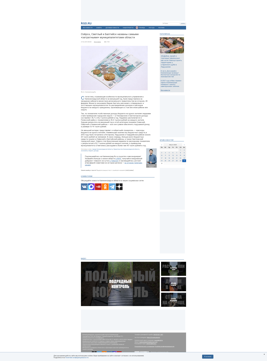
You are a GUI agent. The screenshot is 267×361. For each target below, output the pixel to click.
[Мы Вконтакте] (84, 186)
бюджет (90, 150)
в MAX (118, 159)
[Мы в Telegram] (112, 186)
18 (165, 158)
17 (161, 158)
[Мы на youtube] (98, 186)
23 (184, 158)
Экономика (97, 42)
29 (180, 160)
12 (169, 155)
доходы (96, 150)
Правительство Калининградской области (126, 149)
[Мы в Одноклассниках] (105, 186)
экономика (84, 150)
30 (184, 160)
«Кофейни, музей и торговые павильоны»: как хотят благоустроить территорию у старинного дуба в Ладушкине (171, 61)
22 (180, 158)
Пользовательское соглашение (144, 346)
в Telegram (114, 161)
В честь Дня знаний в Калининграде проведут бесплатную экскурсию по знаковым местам (170, 74)
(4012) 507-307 (158, 334)
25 (165, 160)
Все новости (165, 90)
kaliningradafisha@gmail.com (148, 342)
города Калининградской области (102, 149)
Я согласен (207, 356)
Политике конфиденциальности (76, 357)
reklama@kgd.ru (151, 343)
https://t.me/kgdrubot (153, 337)
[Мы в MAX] (91, 186)
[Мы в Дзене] (119, 186)
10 (161, 155)
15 (180, 155)
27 (173, 160)
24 (161, 160)
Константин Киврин (151, 166)
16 (184, 155)
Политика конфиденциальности (164, 346)
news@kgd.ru (158, 340)
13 (173, 155)
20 (173, 158)
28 (177, 160)
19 (169, 158)
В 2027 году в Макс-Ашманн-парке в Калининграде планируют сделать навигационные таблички (171, 83)
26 (169, 160)
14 (176, 155)
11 (165, 155)
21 (176, 158)
